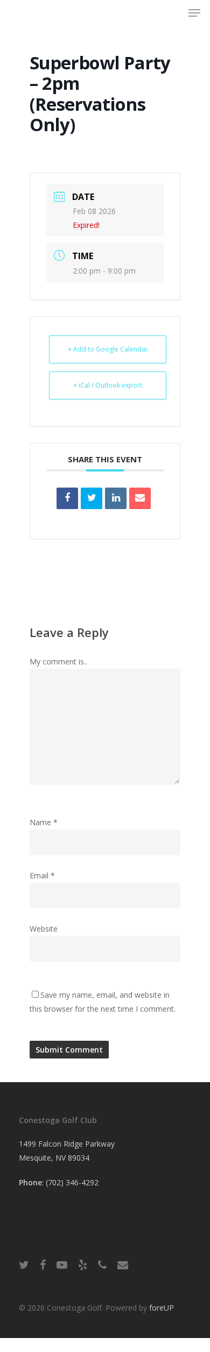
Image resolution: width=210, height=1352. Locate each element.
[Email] (140, 498)
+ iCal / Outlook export (107, 385)
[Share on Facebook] (67, 498)
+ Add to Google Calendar (108, 349)
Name (44, 822)
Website (44, 929)
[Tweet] (91, 498)
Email (42, 875)
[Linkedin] (116, 498)
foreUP (161, 1308)
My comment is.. (58, 661)
